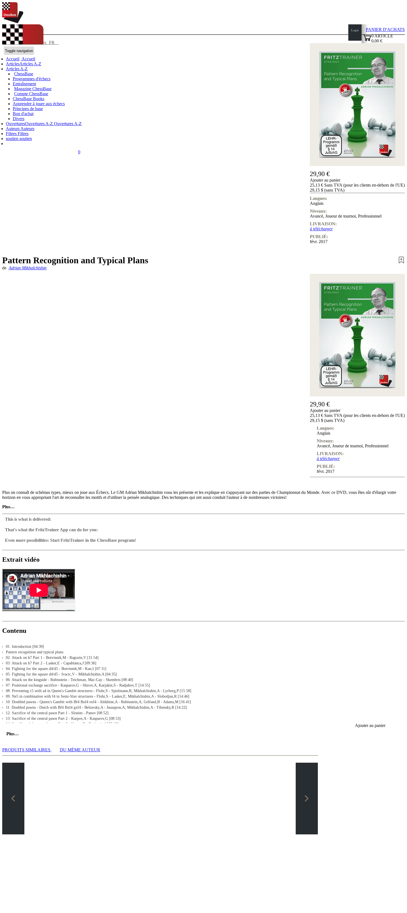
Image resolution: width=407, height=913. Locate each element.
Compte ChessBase (31, 93)
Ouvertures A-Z (67, 123)
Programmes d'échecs (31, 78)
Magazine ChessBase (32, 88)
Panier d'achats (385, 29)
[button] (357, 180)
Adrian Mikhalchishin (28, 267)
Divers (18, 118)
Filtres (12, 133)
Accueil (28, 58)
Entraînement (24, 83)
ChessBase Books (28, 98)
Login (355, 30)
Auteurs (13, 128)
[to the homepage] (12, 21)
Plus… (8, 506)
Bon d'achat (23, 113)
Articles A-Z (17, 68)
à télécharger (321, 228)
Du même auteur (80, 749)
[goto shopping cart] (367, 40)
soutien (12, 138)
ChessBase (23, 73)
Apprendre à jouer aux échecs (39, 103)
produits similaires (26, 749)
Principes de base (28, 108)
